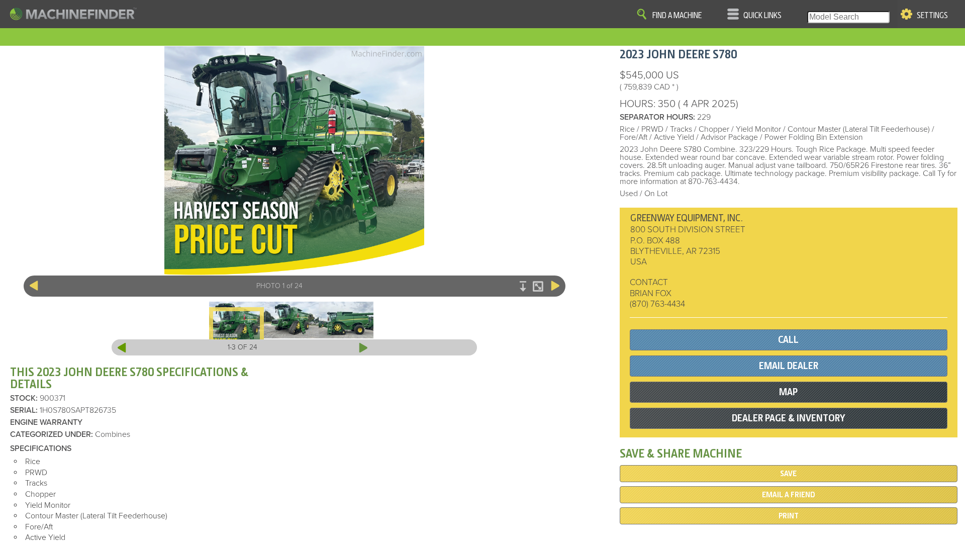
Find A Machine (677, 16)
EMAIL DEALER (788, 366)
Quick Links (762, 16)
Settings (932, 16)
